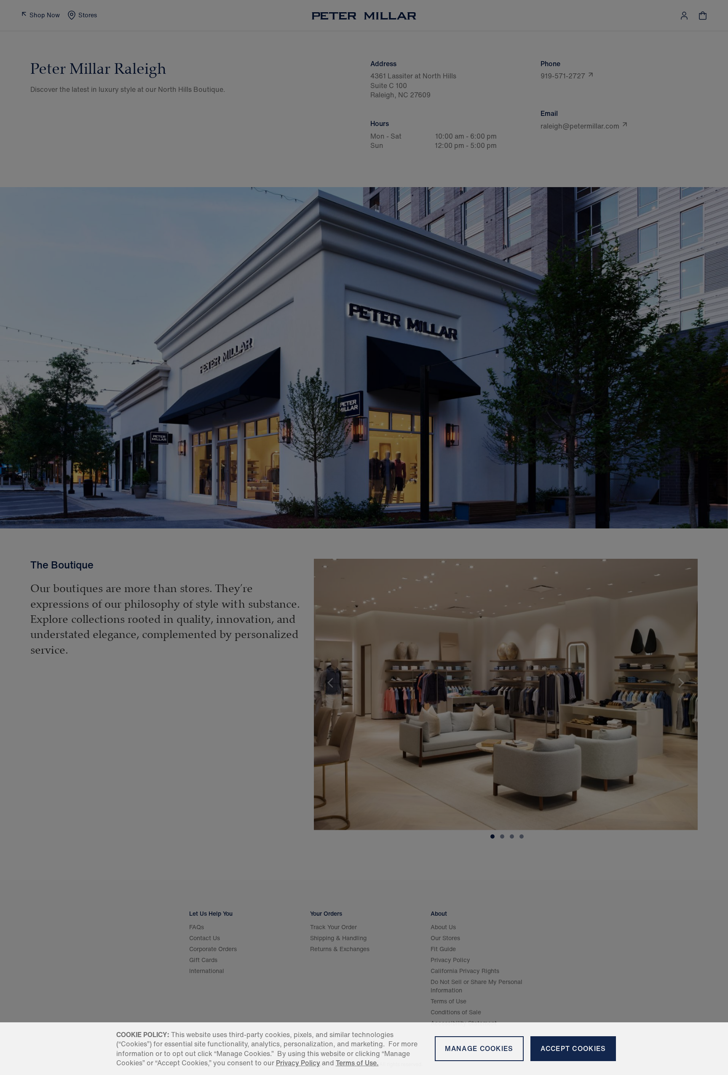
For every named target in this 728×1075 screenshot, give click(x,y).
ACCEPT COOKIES (573, 1048)
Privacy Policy (298, 1063)
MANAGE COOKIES (479, 1048)
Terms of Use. (357, 1063)
